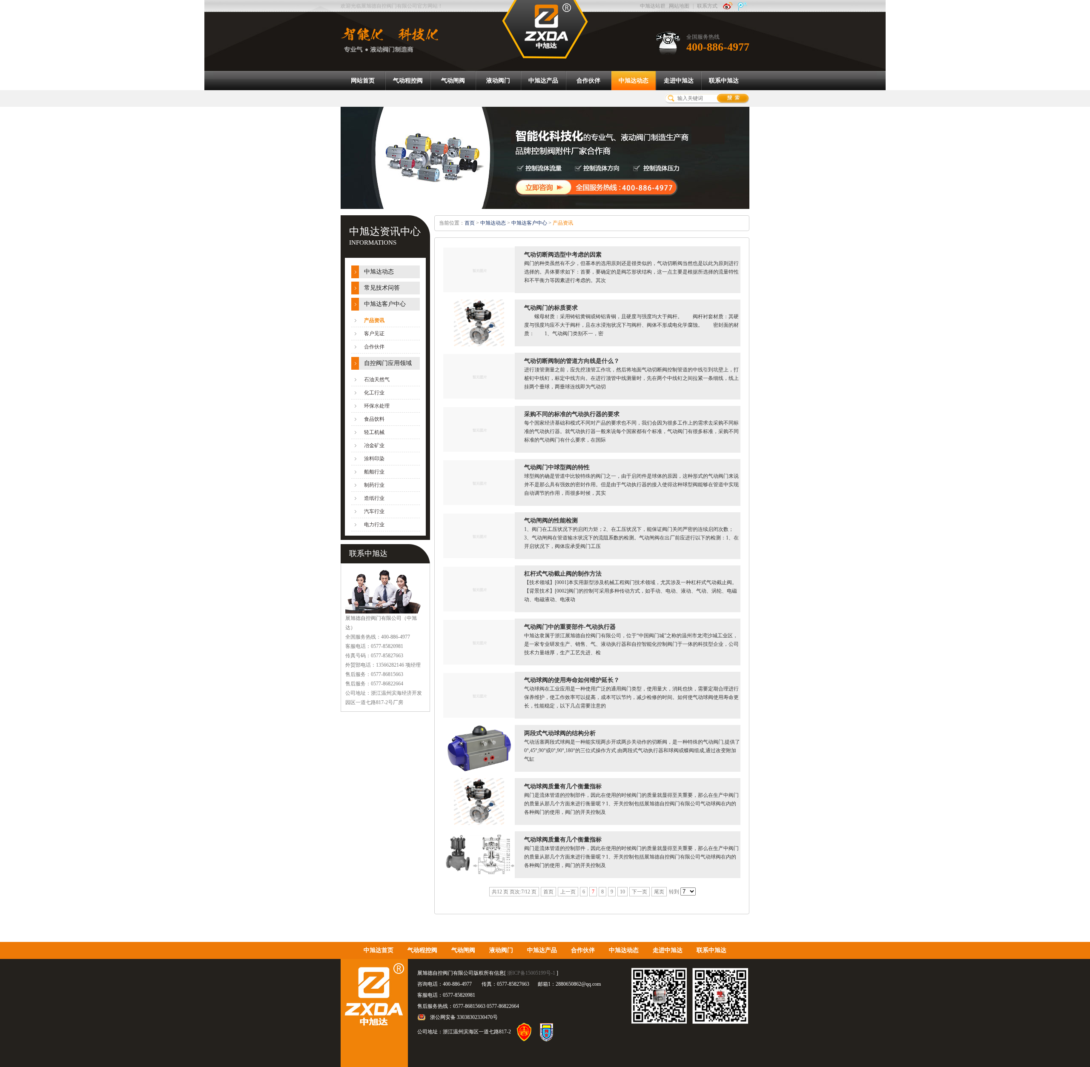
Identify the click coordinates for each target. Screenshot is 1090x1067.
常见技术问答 (382, 288)
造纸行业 (374, 498)
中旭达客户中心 (385, 304)
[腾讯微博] (742, 6)
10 (622, 892)
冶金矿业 (374, 445)
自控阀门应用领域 (388, 363)
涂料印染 (374, 459)
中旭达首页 (378, 950)
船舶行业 (374, 472)
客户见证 (374, 334)
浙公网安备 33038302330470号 (464, 1017)
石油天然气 (377, 379)
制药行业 (374, 485)
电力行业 (374, 525)
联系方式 (707, 6)
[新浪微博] (727, 6)
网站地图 (679, 6)
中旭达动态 (379, 271)
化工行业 (374, 393)
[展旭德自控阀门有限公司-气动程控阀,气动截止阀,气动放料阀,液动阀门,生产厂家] (545, 29)
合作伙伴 (374, 347)
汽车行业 (374, 511)
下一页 (639, 892)
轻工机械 (374, 432)
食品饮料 (374, 419)
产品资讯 (374, 320)
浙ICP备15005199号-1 (531, 973)
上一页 (568, 892)
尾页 (659, 892)
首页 (470, 223)
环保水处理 (377, 406)
